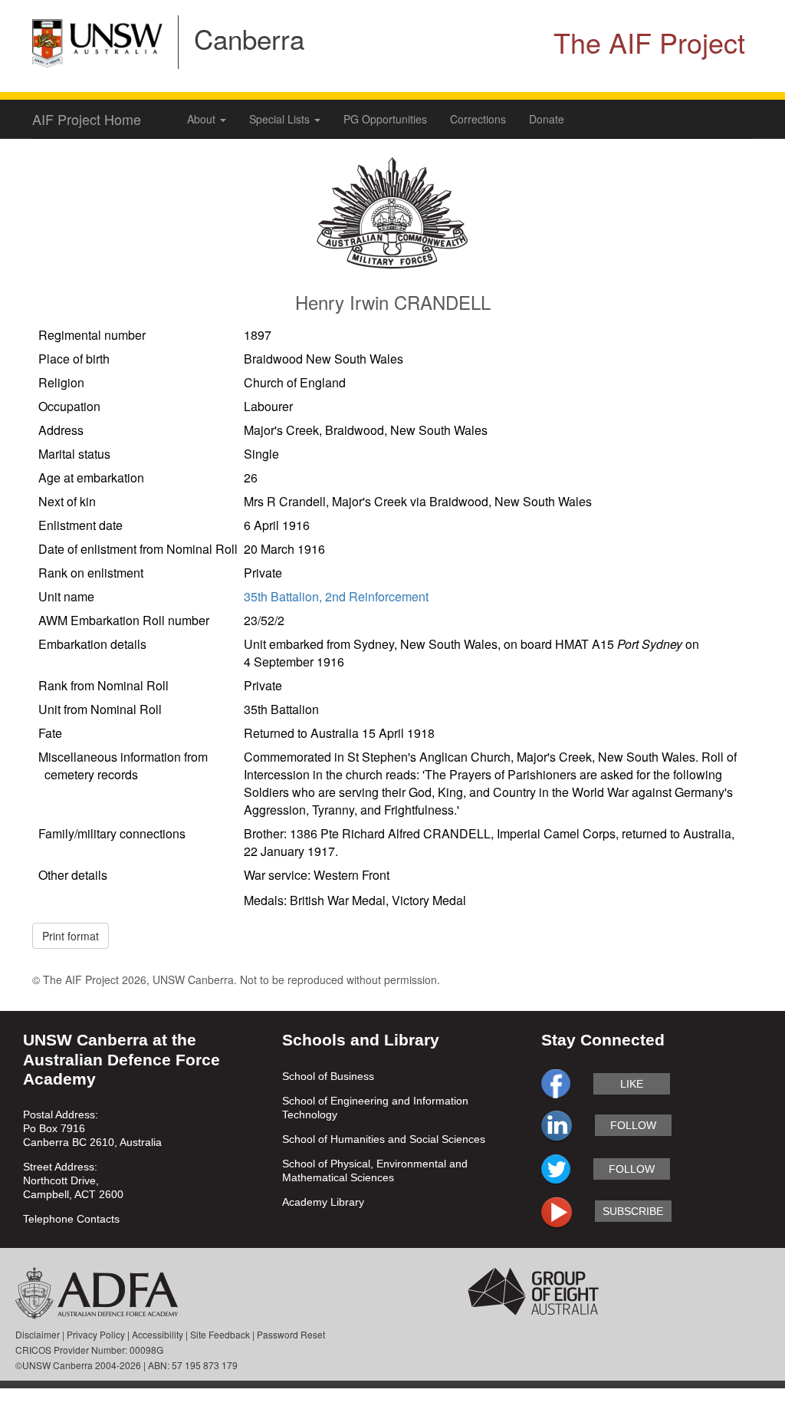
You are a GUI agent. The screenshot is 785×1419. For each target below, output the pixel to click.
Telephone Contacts (71, 1219)
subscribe (633, 1211)
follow (633, 1125)
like (631, 1084)
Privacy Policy (96, 1334)
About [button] (202, 119)
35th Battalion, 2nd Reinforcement (336, 596)
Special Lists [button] (281, 119)
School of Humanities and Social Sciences (383, 1139)
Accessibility (157, 1334)
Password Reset (291, 1334)
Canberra (249, 38)
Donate (546, 119)
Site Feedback (220, 1334)
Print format (70, 935)
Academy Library (323, 1202)
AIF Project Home (86, 119)
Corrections (478, 119)
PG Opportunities (385, 119)
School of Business (328, 1076)
